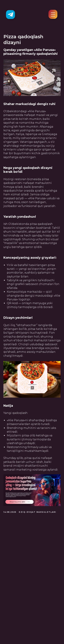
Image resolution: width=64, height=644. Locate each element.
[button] (53, 14)
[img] (10, 14)
